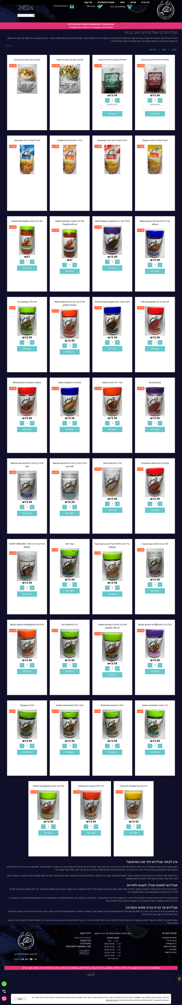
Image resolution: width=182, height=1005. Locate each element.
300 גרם (55, 472)
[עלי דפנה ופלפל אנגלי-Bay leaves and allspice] (112, 580)
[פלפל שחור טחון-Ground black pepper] (112, 334)
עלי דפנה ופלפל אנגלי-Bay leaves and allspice (112, 545)
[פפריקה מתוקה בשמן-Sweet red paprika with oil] (112, 660)
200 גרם (55, 65)
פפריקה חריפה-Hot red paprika (155, 301)
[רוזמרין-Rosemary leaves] (112, 738)
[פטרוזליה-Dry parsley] (27, 334)
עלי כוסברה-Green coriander (155, 705)
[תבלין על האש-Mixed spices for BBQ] (154, 657)
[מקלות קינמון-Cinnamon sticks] (154, 496)
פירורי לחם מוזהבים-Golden (69, 140)
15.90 (156, 95)
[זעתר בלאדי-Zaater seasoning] (70, 738)
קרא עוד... (8, 45)
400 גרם (140, 146)
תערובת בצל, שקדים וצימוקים (27, 59)
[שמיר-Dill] (69, 577)
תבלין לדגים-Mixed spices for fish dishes (155, 223)
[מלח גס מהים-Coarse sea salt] (155, 577)
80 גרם (140, 469)
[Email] (4, 998)
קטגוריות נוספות (170, 946)
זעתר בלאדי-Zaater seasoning (69, 705)
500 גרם (140, 65)
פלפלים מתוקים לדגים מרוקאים (112, 59)
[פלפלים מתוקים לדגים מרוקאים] (112, 92)
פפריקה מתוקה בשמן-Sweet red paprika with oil (112, 626)
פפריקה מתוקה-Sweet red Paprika (27, 221)
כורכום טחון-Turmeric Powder (133, 786)
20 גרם (12, 307)
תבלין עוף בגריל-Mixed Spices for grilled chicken (70, 303)
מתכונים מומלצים (106, 2)
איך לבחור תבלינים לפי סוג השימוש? (152, 862)
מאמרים (173, 949)
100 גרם (98, 227)
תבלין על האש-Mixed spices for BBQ (155, 624)
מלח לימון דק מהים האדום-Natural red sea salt (70, 465)
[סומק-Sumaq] (154, 415)
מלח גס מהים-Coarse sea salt (155, 544)
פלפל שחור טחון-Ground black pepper (112, 301)
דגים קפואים (171, 943)
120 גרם (140, 230)
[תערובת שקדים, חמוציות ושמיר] (70, 92)
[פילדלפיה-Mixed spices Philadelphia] (27, 657)
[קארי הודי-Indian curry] (112, 415)
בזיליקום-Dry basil (70, 624)
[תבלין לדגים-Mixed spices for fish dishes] (155, 257)
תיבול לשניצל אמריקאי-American (112, 140)
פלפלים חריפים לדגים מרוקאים (155, 59)
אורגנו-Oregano (27, 705)
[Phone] (4, 991)
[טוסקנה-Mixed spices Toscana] (27, 415)
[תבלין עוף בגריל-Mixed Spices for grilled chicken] (69, 338)
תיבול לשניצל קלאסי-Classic (155, 140)
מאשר (20, 999)
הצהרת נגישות (171, 952)
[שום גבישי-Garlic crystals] (69, 415)
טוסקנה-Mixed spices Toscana (27, 382)
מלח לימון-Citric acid (112, 463)
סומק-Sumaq (155, 382)
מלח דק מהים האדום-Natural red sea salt (27, 465)
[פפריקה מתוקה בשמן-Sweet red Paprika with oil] (69, 257)
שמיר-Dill (70, 544)
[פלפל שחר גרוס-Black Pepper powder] (112, 254)
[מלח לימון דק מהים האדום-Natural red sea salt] (70, 499)
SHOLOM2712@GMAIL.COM (78, 946)
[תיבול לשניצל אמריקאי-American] (112, 173)
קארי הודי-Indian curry (112, 382)
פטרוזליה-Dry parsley (27, 301)
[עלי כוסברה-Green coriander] (155, 738)
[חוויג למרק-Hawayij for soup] (91, 819)
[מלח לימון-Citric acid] (112, 496)
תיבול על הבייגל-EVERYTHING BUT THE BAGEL (27, 545)
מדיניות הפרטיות (112, 1000)
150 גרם (140, 307)
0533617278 (85, 940)
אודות (133, 2)
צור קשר (88, 2)
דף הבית (145, 2)
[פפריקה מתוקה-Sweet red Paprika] (27, 254)
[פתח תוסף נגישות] (179, 978)
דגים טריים (172, 940)
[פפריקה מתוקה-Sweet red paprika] (48, 819)
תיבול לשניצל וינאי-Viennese (27, 140)
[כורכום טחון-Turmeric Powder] (133, 819)
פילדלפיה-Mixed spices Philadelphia (27, 624)
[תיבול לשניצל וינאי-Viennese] (27, 173)
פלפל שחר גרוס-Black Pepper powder (112, 221)
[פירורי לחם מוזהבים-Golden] (69, 173)
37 (71, 260)
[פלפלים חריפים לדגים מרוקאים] (155, 92)
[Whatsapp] (4, 984)
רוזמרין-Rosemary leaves (112, 705)
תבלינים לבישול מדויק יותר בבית (151, 33)
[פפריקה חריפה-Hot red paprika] (155, 334)
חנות (122, 2)
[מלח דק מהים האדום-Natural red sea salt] (27, 499)
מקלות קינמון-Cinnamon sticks (155, 463)
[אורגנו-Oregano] (27, 738)
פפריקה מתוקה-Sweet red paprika (48, 786)
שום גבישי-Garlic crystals (69, 382)
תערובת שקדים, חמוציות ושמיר (69, 59)
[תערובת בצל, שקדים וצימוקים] (27, 92)
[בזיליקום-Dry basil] (69, 657)
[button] (155, 113)
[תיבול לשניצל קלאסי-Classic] (155, 173)
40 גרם (97, 553)
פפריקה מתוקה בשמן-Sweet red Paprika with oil (69, 223)
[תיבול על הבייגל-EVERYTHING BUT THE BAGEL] (27, 580)
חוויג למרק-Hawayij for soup (91, 786)
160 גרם (13, 388)
